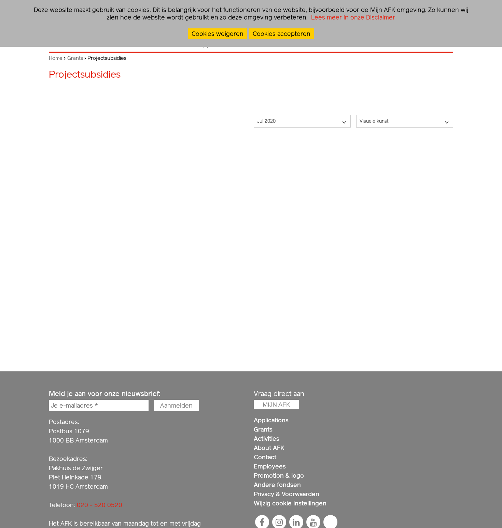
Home (55, 58)
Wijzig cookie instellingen (290, 503)
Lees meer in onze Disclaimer (352, 17)
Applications (271, 420)
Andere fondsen (277, 484)
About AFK (269, 447)
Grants (75, 58)
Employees (270, 466)
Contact (265, 457)
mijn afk (276, 404)
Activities (266, 438)
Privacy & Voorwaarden (286, 494)
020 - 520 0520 (99, 505)
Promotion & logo (279, 475)
